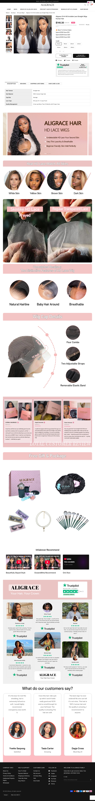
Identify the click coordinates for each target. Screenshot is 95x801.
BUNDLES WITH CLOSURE (69, 9)
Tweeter (68, 60)
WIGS (15, 9)
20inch (72, 43)
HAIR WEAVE (84, 9)
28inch (72, 47)
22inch (79, 43)
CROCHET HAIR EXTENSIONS (49, 9)
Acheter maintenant (81, 56)
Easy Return (21, 780)
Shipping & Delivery (24, 776)
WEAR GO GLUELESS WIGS (28, 9)
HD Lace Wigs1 (21, 12)
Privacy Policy (7, 773)
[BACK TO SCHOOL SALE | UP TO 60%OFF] (47, 1)
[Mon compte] (88, 4)
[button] (5, 133)
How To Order (22, 771)
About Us (5, 771)
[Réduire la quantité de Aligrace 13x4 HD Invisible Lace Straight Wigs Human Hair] (57, 51)
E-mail (65, 776)
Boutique (13, 12)
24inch (58, 47)
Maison (8, 12)
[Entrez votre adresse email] (90, 780)
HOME (9, 9)
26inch (65, 47)
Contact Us (36, 771)
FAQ (34, 778)
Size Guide (36, 780)
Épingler (76, 60)
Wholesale (6, 783)
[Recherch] (85, 4)
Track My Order (22, 778)
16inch (58, 43)
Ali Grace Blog (37, 776)
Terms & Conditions (8, 776)
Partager (60, 60)
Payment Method (23, 773)
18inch (65, 43)
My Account (36, 773)
